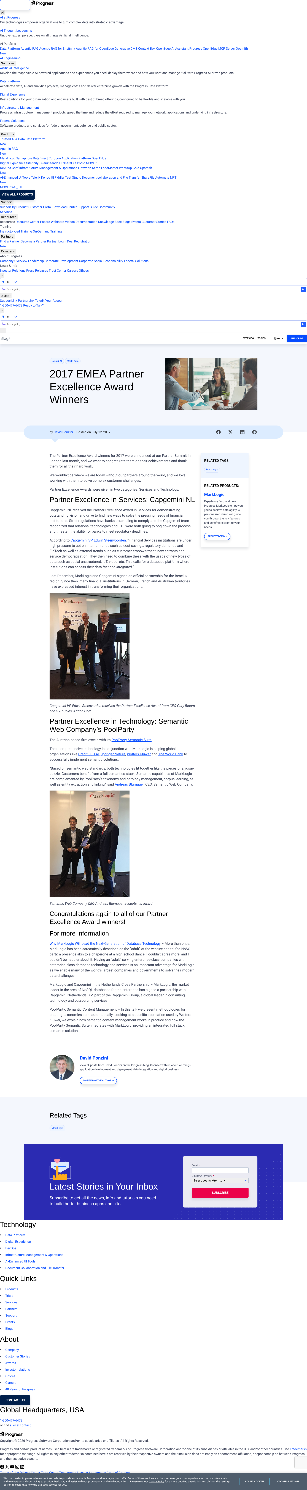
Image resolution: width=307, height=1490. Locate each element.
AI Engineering (10, 58)
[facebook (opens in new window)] (2, 1468)
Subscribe (297, 338)
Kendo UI (55, 163)
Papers (45, 222)
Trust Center (57, 271)
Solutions (8, 63)
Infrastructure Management (19, 108)
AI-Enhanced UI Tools (15, 177)
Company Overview (13, 261)
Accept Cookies (254, 1481)
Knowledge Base (110, 222)
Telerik (44, 163)
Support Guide (88, 207)
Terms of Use (9, 1473)
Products (7, 134)
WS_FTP (17, 187)
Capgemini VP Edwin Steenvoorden (98, 540)
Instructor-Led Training (16, 231)
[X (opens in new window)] (7, 1468)
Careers (72, 271)
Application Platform (76, 158)
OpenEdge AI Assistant (172, 49)
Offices (84, 271)
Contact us (15, 1400)
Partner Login (56, 241)
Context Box (146, 49)
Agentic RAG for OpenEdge (95, 49)
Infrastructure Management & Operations (48, 168)
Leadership (36, 261)
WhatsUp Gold (129, 168)
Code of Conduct (119, 1473)
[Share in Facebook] (219, 432)
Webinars (57, 222)
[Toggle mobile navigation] (3, 330)
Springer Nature (113, 754)
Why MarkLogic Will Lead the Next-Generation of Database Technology (105, 943)
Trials (9, 1296)
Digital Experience (12, 94)
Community (107, 207)
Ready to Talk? (33, 305)
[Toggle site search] (2, 310)
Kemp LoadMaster (105, 168)
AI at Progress (10, 17)
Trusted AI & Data (12, 139)
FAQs (170, 222)
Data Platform (10, 49)
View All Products (17, 194)
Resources (9, 217)
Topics (261, 338)
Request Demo (216, 536)
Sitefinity (32, 163)
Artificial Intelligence (14, 68)
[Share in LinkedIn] (242, 432)
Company (8, 251)
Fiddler (59, 177)
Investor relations (17, 1370)
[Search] (2, 275)
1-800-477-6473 (11, 305)
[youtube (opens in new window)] (12, 1468)
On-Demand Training (47, 231)
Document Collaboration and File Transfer (34, 1268)
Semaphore (24, 158)
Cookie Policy (156, 1481)
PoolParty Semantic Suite (132, 740)
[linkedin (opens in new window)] (22, 1468)
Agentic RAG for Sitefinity (57, 49)
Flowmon (84, 168)
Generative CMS (126, 49)
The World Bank (170, 754)
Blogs (127, 222)
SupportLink (8, 301)
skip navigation (15, 5)
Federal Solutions (12, 121)
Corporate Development (61, 261)
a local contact (20, 1425)
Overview (248, 338)
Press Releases (37, 271)
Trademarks (298, 1449)
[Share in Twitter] (230, 432)
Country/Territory (202, 1176)
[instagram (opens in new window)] (17, 1468)
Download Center (64, 207)
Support (6, 202)
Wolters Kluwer (139, 754)
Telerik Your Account (49, 301)
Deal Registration (45, 244)
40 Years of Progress (20, 1389)
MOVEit (91, 163)
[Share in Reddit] (254, 432)
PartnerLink (26, 301)
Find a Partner (10, 241)
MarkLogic (7, 158)
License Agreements (91, 1473)
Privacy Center (30, 1473)
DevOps (5, 168)
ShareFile (69, 163)
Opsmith (124, 51)
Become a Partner (33, 241)
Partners (7, 236)
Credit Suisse (88, 754)
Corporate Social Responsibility (101, 261)
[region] (153, 1481)
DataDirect (40, 158)
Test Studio (73, 177)
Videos (70, 222)
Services (6, 212)
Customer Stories (154, 222)
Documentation (86, 222)
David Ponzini (63, 432)
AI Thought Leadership (16, 31)
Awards (10, 1363)
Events (136, 222)
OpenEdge (99, 158)
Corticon (55, 158)
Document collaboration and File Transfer (111, 177)
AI (2, 12)
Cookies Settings (288, 1481)
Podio (81, 163)
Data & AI (57, 361)
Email (195, 1165)
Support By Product (14, 207)
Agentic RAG (30, 49)
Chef (15, 168)
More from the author (97, 1080)
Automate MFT (88, 180)
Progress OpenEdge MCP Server (212, 49)
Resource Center (27, 222)
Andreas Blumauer (129, 784)
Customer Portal (40, 207)
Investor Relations (12, 271)
